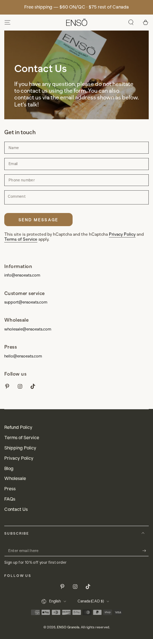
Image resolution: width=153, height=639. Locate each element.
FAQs (9, 499)
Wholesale (15, 478)
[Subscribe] (145, 551)
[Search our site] (130, 22)
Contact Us (16, 509)
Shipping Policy (20, 447)
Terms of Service (20, 239)
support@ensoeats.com (25, 302)
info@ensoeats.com (22, 275)
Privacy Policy (122, 234)
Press (10, 488)
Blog (9, 468)
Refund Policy (18, 427)
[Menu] (7, 22)
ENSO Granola (68, 627)
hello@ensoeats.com (23, 356)
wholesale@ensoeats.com (27, 329)
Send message (38, 220)
